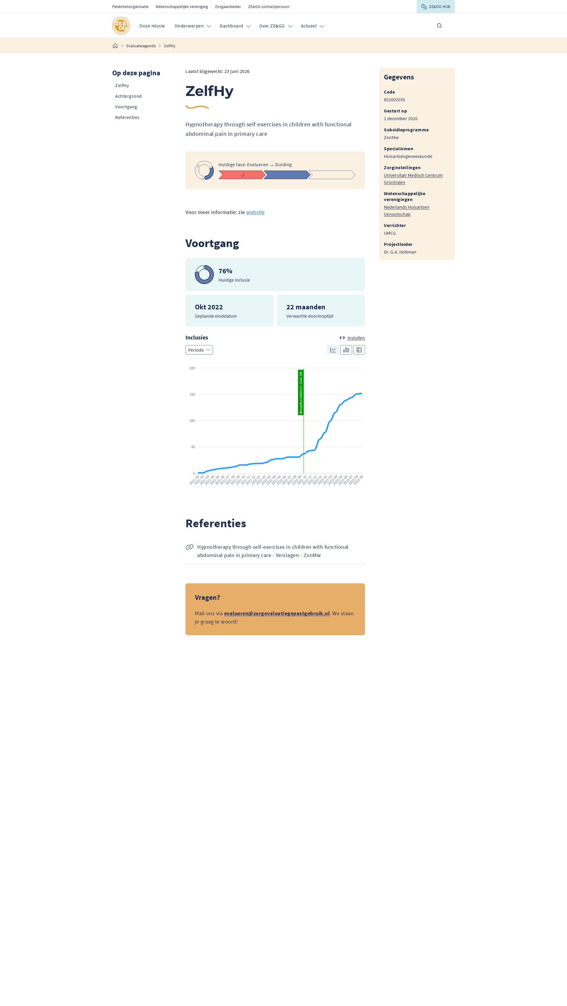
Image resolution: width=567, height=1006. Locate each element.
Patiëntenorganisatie (130, 6)
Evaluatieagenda (141, 45)
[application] (275, 425)
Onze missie (152, 26)
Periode (196, 350)
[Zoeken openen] (439, 26)
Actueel (309, 26)
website (255, 212)
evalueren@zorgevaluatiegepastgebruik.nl (277, 613)
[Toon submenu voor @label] (208, 25)
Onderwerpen (189, 26)
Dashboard (231, 26)
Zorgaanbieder (228, 6)
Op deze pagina (136, 72)
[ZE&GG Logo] (121, 26)
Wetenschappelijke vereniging (182, 6)
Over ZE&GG (272, 26)
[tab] (333, 350)
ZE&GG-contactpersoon (269, 6)
